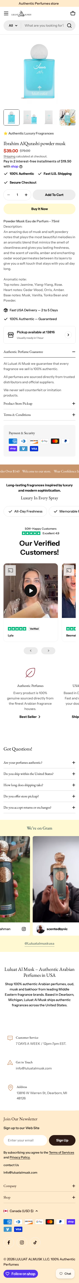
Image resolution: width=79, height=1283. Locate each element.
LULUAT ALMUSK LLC (32, 1259)
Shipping (9, 156)
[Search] (69, 25)
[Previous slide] (31, 650)
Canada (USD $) (22, 1211)
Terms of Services (61, 1152)
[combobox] (39, 25)
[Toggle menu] (6, 13)
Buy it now (39, 209)
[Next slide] (48, 650)
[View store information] (68, 334)
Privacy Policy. (20, 1157)
